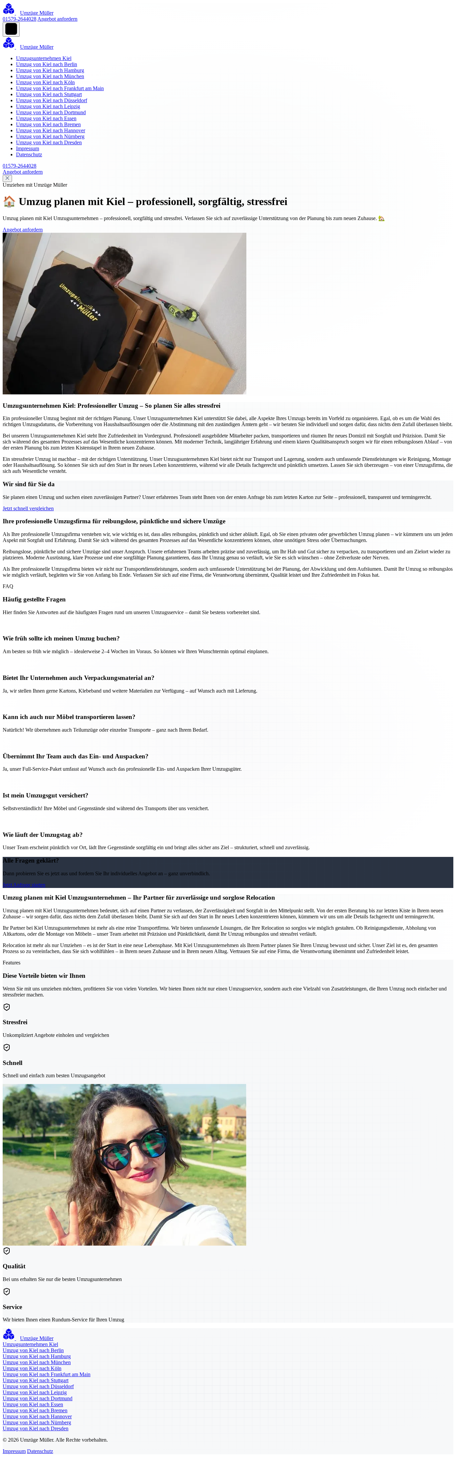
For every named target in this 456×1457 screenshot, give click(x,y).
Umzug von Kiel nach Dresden (49, 142)
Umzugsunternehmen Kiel (43, 58)
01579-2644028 (19, 19)
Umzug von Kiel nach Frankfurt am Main (60, 88)
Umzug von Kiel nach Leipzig (48, 106)
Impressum (27, 148)
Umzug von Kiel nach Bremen (48, 124)
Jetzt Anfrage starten (24, 885)
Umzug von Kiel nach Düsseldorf (51, 100)
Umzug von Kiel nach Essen (46, 118)
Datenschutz (29, 154)
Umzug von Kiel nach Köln (45, 82)
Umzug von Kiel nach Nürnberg (50, 136)
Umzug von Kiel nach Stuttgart (49, 94)
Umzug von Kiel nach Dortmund (51, 112)
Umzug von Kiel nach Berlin (46, 64)
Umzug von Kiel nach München (50, 76)
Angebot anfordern (57, 19)
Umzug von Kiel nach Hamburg (50, 70)
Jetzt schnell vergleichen (28, 508)
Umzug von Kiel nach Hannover (50, 130)
